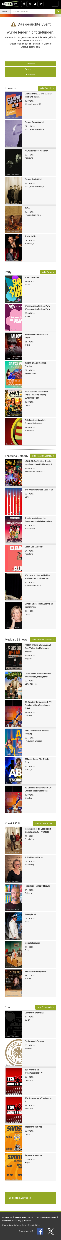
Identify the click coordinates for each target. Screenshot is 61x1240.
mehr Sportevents (45, 1007)
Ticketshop (30, 75)
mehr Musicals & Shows (42, 639)
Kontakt (27, 1220)
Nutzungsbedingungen (46, 1217)
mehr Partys (47, 272)
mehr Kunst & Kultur (44, 823)
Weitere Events (19, 1197)
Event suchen (30, 69)
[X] (51, 1231)
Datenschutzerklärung (11, 1220)
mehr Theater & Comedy (42, 456)
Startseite (31, 64)
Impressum (7, 1217)
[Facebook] (40, 1231)
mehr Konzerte (46, 88)
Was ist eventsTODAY (24, 1217)
